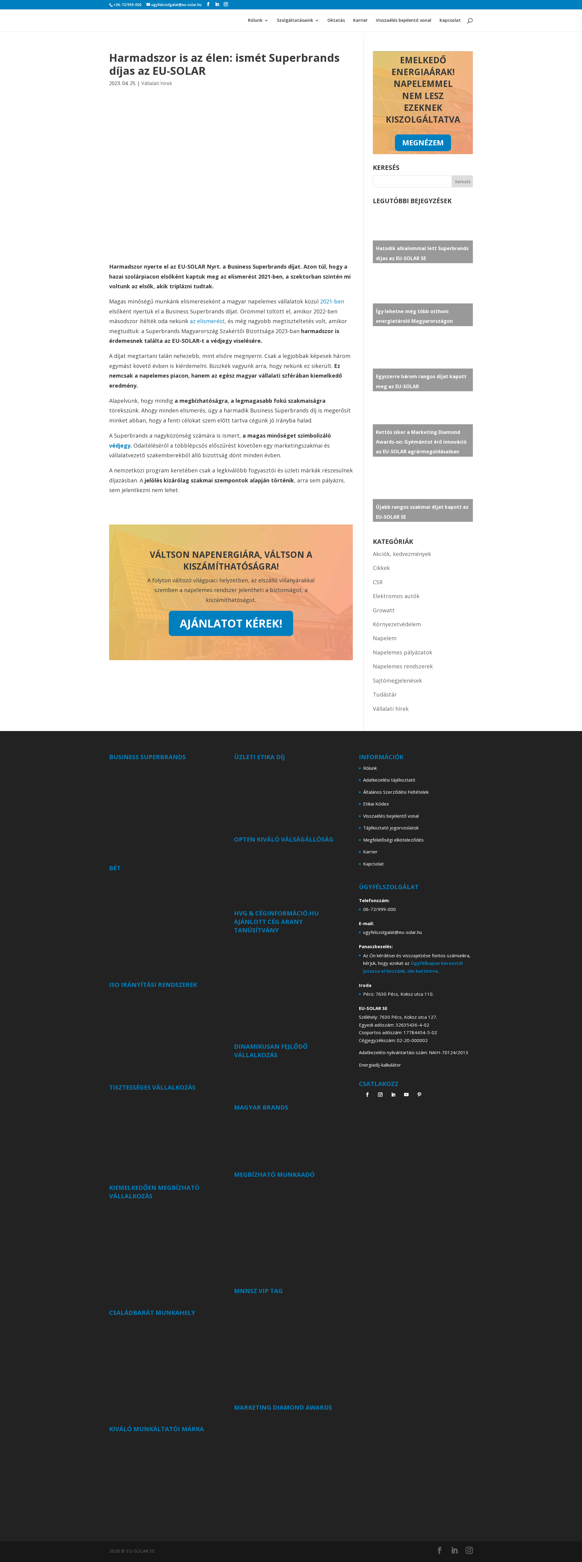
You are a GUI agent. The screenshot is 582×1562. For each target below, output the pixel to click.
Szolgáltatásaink (295, 20)
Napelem (384, 638)
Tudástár (385, 694)
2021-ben (332, 301)
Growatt (384, 610)
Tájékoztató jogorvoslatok (391, 828)
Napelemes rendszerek (403, 666)
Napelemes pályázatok (402, 652)
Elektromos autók (396, 596)
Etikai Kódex (376, 804)
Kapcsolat (450, 20)
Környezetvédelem (397, 624)
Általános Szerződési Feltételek (396, 792)
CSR (378, 582)
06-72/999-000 (379, 909)
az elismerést (207, 321)
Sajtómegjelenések (397, 680)
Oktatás (336, 20)
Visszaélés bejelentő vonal (403, 20)
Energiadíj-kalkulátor (380, 1065)
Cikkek (381, 567)
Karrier (360, 20)
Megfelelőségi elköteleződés (393, 840)
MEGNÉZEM (423, 142)
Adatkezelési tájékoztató (389, 780)
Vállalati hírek (156, 83)
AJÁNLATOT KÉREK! (231, 623)
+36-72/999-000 (127, 4)
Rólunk (255, 20)
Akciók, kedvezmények (402, 554)
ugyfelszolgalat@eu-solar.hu (392, 932)
